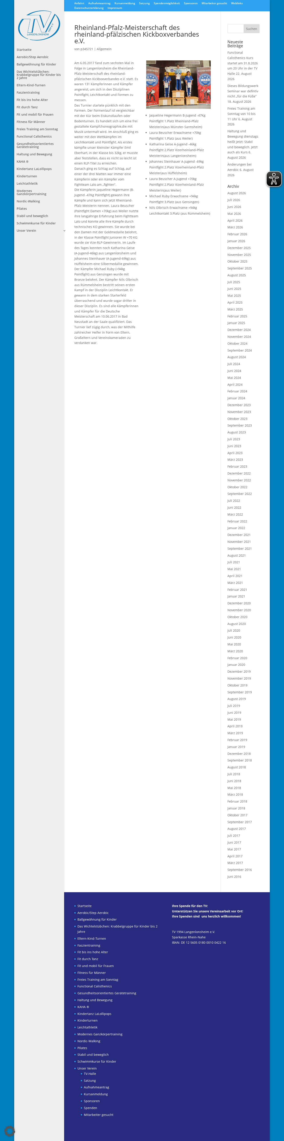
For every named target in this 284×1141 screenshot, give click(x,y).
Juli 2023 (233, 439)
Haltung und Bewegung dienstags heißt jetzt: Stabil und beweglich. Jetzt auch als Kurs (242, 141)
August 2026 (236, 193)
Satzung (144, 3)
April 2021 (235, 576)
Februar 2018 (237, 801)
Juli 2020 (233, 630)
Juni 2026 (234, 207)
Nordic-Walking (28, 201)
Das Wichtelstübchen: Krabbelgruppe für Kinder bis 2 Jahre (39, 75)
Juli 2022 (233, 500)
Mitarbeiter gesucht (214, 3)
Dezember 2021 (239, 535)
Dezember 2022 (239, 473)
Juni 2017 (234, 842)
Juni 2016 (234, 876)
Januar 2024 (236, 398)
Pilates (22, 209)
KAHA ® (23, 162)
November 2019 (239, 678)
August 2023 (236, 432)
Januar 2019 (236, 747)
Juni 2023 (234, 446)
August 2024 (236, 357)
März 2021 (235, 583)
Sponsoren (191, 3)
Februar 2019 (237, 740)
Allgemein (104, 49)
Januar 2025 (236, 323)
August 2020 (236, 624)
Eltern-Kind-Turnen (31, 85)
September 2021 (239, 548)
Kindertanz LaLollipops (34, 169)
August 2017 (236, 829)
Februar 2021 (237, 589)
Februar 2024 (237, 391)
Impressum (115, 8)
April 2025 (235, 302)
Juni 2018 (234, 781)
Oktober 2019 (237, 685)
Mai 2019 (234, 719)
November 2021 (239, 542)
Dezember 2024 (239, 330)
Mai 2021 (234, 569)
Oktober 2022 (237, 487)
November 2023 (239, 412)
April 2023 (235, 453)
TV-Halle (90, 1074)
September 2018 (239, 760)
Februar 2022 (237, 521)
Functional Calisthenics (34, 136)
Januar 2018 (236, 808)
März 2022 (235, 514)
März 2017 (235, 863)
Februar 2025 (237, 316)
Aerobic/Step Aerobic (33, 57)
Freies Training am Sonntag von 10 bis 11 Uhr (241, 113)
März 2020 (235, 651)
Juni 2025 (234, 289)
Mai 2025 (234, 295)
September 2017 (239, 822)
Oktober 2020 (237, 617)
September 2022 (239, 494)
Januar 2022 (236, 528)
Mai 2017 (234, 849)
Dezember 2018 (239, 753)
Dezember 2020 (239, 603)
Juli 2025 (233, 282)
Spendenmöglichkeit (167, 3)
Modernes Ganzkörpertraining (31, 192)
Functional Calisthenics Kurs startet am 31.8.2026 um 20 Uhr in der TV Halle (242, 63)
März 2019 (235, 733)
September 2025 (239, 268)
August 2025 (236, 275)
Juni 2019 (234, 712)
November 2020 (239, 610)
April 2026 (235, 220)
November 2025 (239, 255)
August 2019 (236, 699)
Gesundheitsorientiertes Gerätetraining (35, 145)
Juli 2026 (233, 200)
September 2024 (239, 350)
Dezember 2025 (239, 248)
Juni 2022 (234, 507)
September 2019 (239, 692)
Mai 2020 (234, 644)
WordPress (136, 1135)
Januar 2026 (236, 241)
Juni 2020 (234, 637)
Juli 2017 (233, 835)
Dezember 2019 (239, 671)
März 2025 (235, 309)
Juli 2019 (233, 706)
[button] (10, 1131)
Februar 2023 (237, 466)
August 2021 (236, 555)
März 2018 (235, 794)
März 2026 (235, 227)
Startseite (24, 50)
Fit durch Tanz (27, 107)
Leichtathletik (27, 184)
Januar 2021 (236, 596)
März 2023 (235, 459)
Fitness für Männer (31, 122)
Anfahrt (79, 3)
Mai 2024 (234, 378)
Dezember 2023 (239, 405)
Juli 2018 (233, 774)
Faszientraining (28, 93)
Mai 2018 (234, 788)
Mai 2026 (234, 214)
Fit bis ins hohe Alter (32, 100)
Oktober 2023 (237, 419)
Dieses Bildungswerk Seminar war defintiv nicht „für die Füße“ (242, 91)
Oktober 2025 (237, 261)
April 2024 (235, 384)
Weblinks (237, 3)
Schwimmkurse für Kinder (36, 223)
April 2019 (235, 726)
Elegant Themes (100, 1135)
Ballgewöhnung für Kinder (36, 64)
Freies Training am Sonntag (37, 129)
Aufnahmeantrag (99, 3)
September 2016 (239, 870)
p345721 (87, 49)
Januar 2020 (236, 664)
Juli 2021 (233, 562)
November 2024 (239, 336)
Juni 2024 (234, 371)
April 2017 (235, 856)
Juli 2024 (233, 364)
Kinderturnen (27, 176)
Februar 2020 (237, 658)
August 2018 (236, 767)
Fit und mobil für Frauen (35, 115)
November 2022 (239, 480)
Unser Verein (26, 231)
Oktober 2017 (237, 815)
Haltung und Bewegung (34, 154)
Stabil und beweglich (32, 216)
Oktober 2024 (237, 343)
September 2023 (239, 425)
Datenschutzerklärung (89, 8)
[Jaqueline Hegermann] (178, 109)
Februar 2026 (237, 234)
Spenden (90, 1108)
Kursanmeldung (124, 3)
